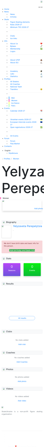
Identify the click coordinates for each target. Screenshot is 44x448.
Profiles (7, 79)
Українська (13, 153)
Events (7, 108)
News (6, 12)
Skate (6, 19)
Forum (6, 138)
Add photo (22, 381)
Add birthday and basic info (22, 250)
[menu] (39, 5)
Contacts (8, 146)
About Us (5, 421)
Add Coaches (22, 362)
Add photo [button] (38, 208)
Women (16, 159)
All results (22, 318)
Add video (22, 401)
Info (5, 41)
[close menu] (41, 5)
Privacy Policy (7, 423)
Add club (22, 344)
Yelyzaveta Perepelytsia (27, 226)
